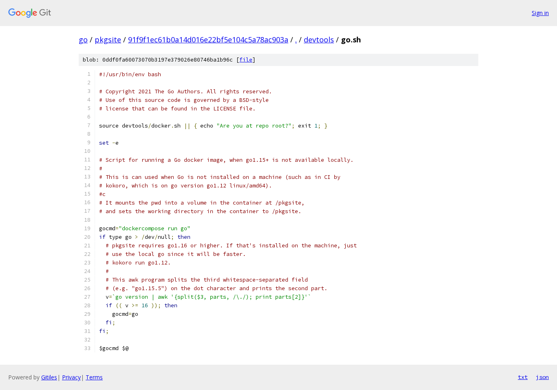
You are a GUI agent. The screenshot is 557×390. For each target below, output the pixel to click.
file (245, 59)
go (83, 39)
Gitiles (49, 377)
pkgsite (108, 39)
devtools (319, 39)
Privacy (71, 377)
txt (523, 377)
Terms (94, 377)
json (542, 377)
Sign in (540, 13)
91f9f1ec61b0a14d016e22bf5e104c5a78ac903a (208, 39)
